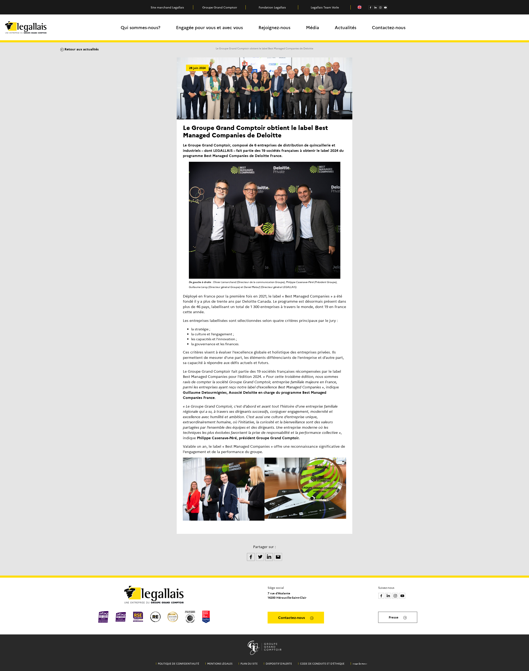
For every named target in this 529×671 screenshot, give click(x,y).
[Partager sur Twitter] (260, 556)
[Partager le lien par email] (278, 556)
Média (312, 27)
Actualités (345, 27)
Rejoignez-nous (274, 27)
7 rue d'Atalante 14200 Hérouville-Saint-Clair (287, 595)
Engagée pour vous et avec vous (209, 27)
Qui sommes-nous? (140, 27)
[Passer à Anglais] (359, 7)
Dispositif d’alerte (279, 664)
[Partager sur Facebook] (251, 556)
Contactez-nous (388, 27)
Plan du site (249, 664)
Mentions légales (219, 664)
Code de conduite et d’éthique (322, 664)
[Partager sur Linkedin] (269, 556)
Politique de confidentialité (178, 664)
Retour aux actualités (81, 49)
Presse (394, 617)
